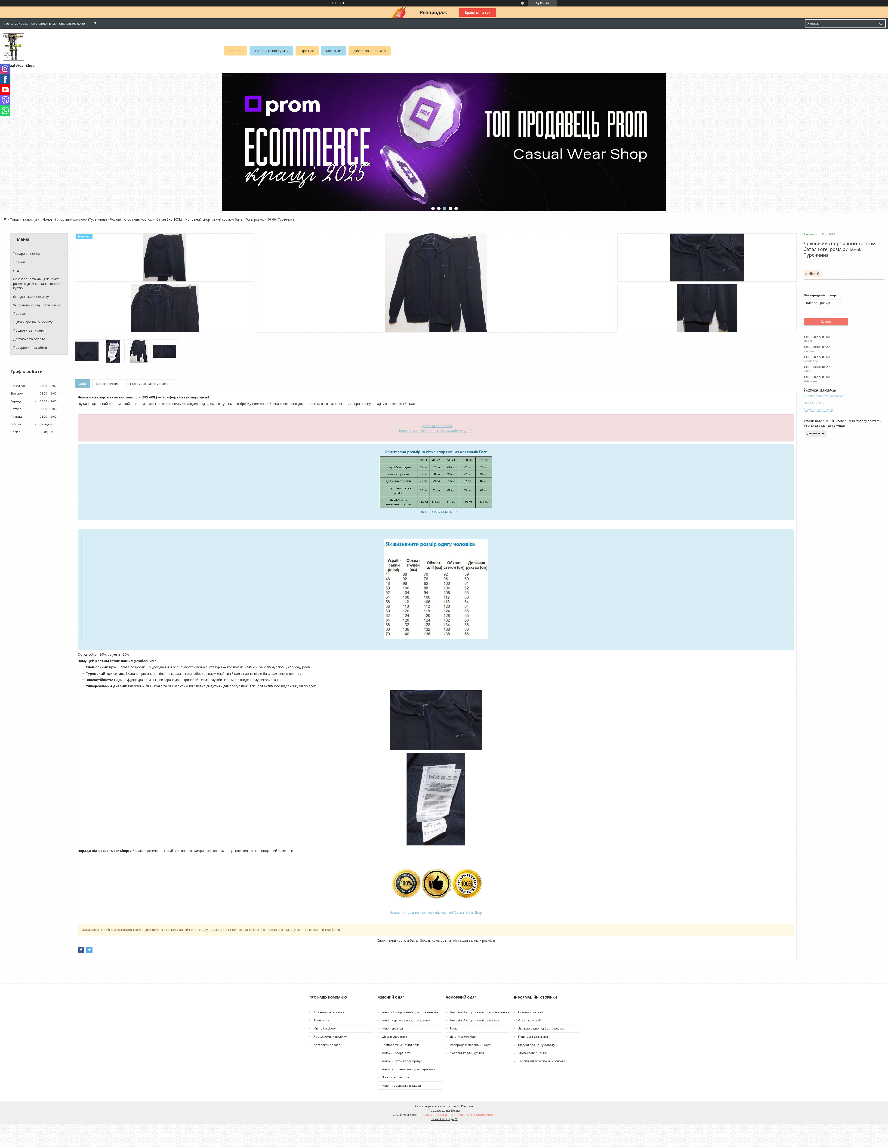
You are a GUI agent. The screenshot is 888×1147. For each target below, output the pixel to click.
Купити (826, 321)
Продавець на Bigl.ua (444, 1110)
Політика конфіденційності (476, 1115)
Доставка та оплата (369, 50)
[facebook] (81, 950)
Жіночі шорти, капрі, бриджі (402, 1061)
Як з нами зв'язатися (329, 1012)
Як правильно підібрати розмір (37, 305)
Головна (235, 50)
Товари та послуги (269, 50)
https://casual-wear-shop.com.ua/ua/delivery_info (436, 431)
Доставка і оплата (327, 1045)
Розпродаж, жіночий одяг (400, 1045)
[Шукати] (881, 23)
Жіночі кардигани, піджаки (401, 1085)
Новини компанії (530, 1012)
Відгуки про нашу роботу (32, 322)
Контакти (333, 50)
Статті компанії (529, 1020)
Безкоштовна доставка (820, 389)
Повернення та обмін (30, 347)
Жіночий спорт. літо (396, 1053)
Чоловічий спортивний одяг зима (474, 1020)
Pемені (455, 1028)
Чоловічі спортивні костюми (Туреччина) (75, 219)
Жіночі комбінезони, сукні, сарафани (408, 1069)
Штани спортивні (394, 1036)
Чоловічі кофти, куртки (467, 1053)
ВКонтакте (322, 1020)
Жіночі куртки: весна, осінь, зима (406, 1020)
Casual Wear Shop (436, 912)
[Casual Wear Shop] (13, 47)
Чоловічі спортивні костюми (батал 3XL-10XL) (146, 219)
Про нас (307, 50)
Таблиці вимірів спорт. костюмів (541, 1061)
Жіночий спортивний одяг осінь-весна (410, 1012)
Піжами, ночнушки (395, 1077)
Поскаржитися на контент (437, 1115)
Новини (19, 262)
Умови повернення (532, 1053)
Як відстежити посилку (31, 296)
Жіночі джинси (392, 1028)
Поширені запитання (29, 330)
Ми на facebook (325, 1028)
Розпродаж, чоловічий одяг (470, 1045)
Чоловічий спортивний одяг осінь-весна (479, 1012)
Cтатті (18, 270)
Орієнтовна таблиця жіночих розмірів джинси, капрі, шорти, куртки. (37, 283)
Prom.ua (467, 1106)
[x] (89, 950)
